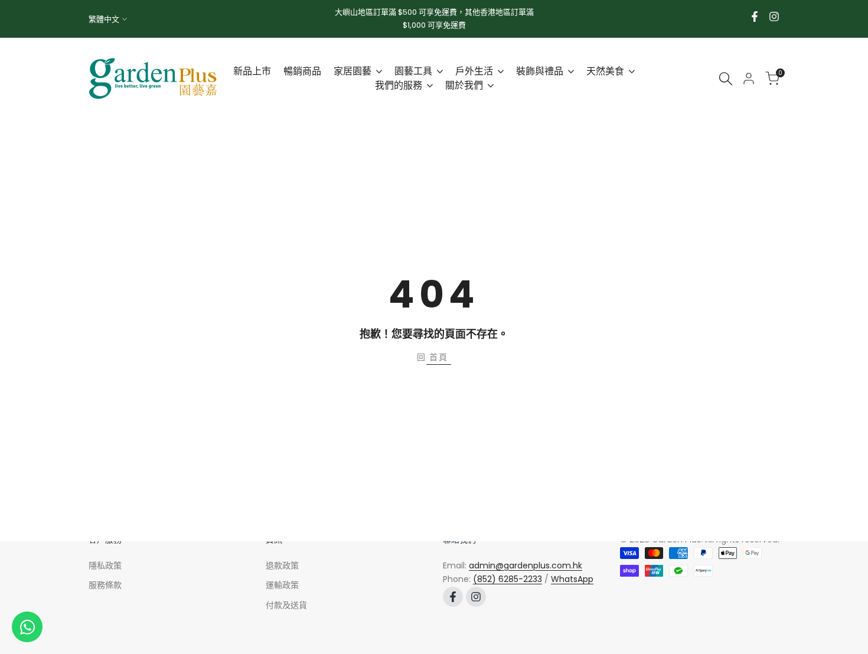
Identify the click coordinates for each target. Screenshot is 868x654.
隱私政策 (105, 565)
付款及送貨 (286, 605)
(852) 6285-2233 (507, 579)
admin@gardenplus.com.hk (525, 565)
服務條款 (105, 585)
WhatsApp (572, 579)
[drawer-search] (725, 79)
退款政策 (282, 565)
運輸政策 (282, 585)
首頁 (438, 357)
